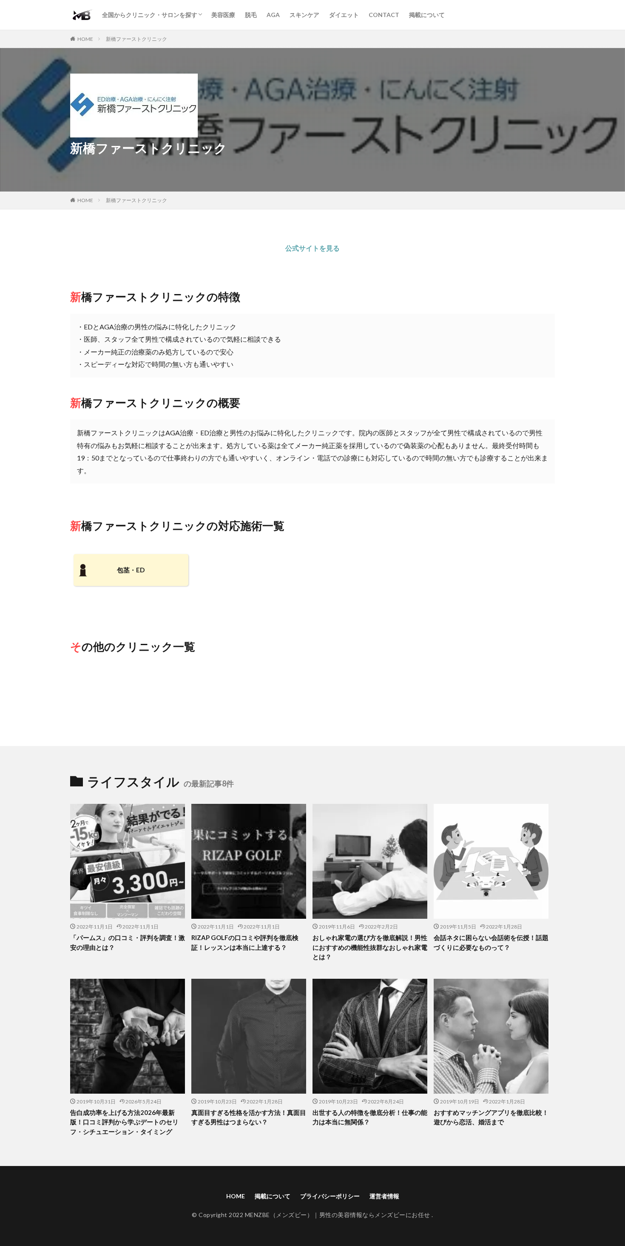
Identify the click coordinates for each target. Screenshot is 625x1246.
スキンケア (304, 14)
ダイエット (344, 14)
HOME (85, 39)
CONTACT (384, 14)
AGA (273, 14)
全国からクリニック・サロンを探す (149, 14)
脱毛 (251, 14)
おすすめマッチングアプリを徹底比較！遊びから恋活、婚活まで (491, 1117)
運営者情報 (384, 1196)
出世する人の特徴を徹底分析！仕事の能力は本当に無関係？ (369, 1117)
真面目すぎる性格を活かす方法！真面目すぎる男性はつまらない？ (248, 1117)
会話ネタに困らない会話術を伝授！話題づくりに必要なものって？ (491, 942)
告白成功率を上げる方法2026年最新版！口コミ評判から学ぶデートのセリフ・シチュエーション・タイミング (124, 1122)
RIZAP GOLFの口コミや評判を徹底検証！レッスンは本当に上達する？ (244, 942)
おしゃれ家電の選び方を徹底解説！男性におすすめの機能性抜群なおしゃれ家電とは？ (369, 947)
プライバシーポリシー (330, 1196)
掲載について (427, 14)
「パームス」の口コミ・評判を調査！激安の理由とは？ (127, 942)
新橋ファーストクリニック (136, 39)
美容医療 (223, 14)
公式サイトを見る (312, 248)
